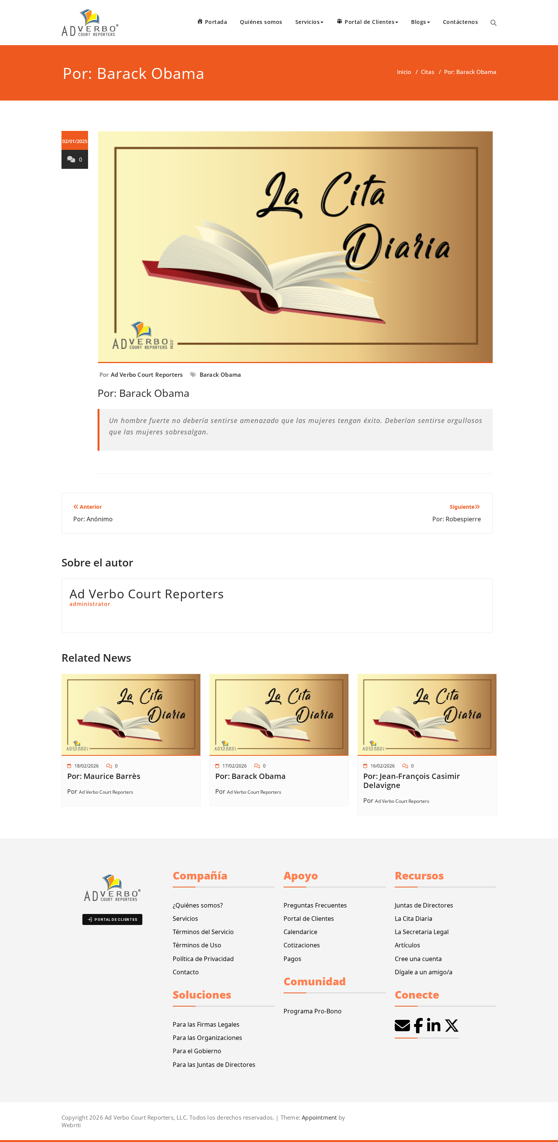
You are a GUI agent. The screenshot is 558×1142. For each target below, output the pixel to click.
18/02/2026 (86, 766)
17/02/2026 (234, 766)
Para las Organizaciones (207, 1037)
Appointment (318, 1117)
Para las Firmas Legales (206, 1024)
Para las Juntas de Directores (214, 1064)
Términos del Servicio (203, 932)
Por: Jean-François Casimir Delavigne (411, 780)
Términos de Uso (197, 945)
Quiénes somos (261, 21)
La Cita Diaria (413, 918)
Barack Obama (220, 374)
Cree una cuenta (418, 959)
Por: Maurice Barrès (103, 776)
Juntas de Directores (424, 905)
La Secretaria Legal (422, 932)
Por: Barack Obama (250, 776)
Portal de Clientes (309, 918)
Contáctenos (460, 21)
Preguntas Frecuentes (315, 905)
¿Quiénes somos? (198, 905)
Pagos (292, 959)
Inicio (404, 72)
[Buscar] (493, 23)
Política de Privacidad (203, 959)
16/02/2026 (382, 766)
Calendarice (300, 932)
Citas (427, 72)
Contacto (186, 972)
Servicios (185, 918)
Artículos (407, 945)
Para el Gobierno (197, 1051)
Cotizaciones (302, 945)
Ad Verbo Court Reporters (147, 374)
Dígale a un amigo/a (423, 972)
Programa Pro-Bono (313, 1011)
